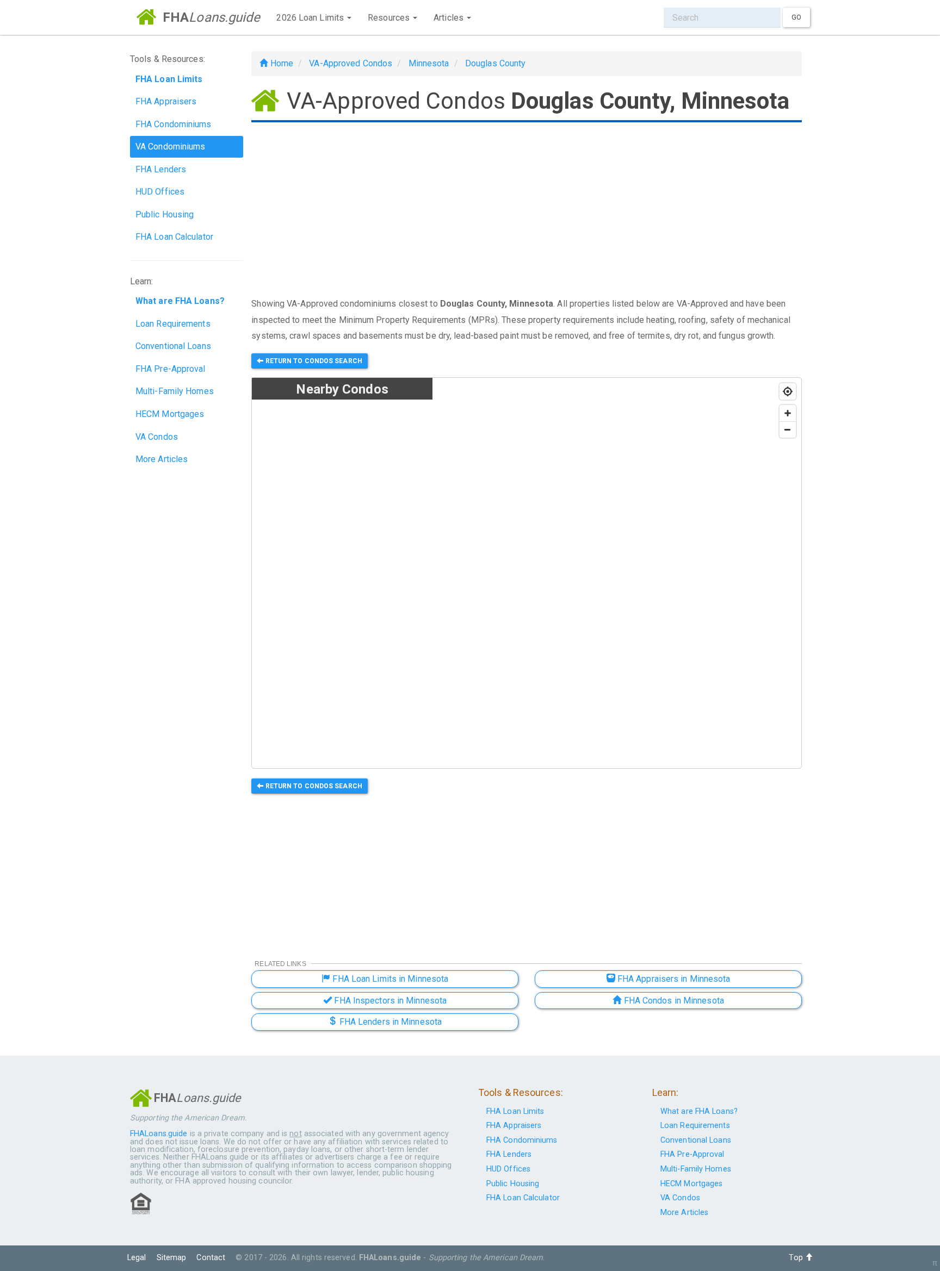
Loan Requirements (173, 324)
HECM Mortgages (169, 414)
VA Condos (156, 437)
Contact (210, 1257)
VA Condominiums (170, 146)
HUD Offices (159, 191)
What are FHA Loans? (699, 1111)
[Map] (616, 573)
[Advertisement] (526, 211)
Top (797, 1257)
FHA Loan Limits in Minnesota (389, 979)
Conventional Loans (173, 346)
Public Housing (164, 214)
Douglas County (495, 63)
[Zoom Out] (788, 429)
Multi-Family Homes (174, 391)
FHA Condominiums (173, 124)
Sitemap (172, 1257)
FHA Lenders (160, 169)
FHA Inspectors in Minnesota (389, 1000)
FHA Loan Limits (515, 1111)
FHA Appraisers (165, 101)
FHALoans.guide (158, 1133)
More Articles (161, 459)
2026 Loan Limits (311, 18)
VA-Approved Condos (350, 63)
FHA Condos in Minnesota (672, 1000)
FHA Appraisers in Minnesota (673, 979)
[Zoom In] (788, 413)
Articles (450, 18)
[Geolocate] (788, 391)
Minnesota (429, 63)
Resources (390, 18)
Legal (136, 1257)
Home (280, 63)
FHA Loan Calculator (174, 237)
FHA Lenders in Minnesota (389, 1022)
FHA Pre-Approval (170, 369)
